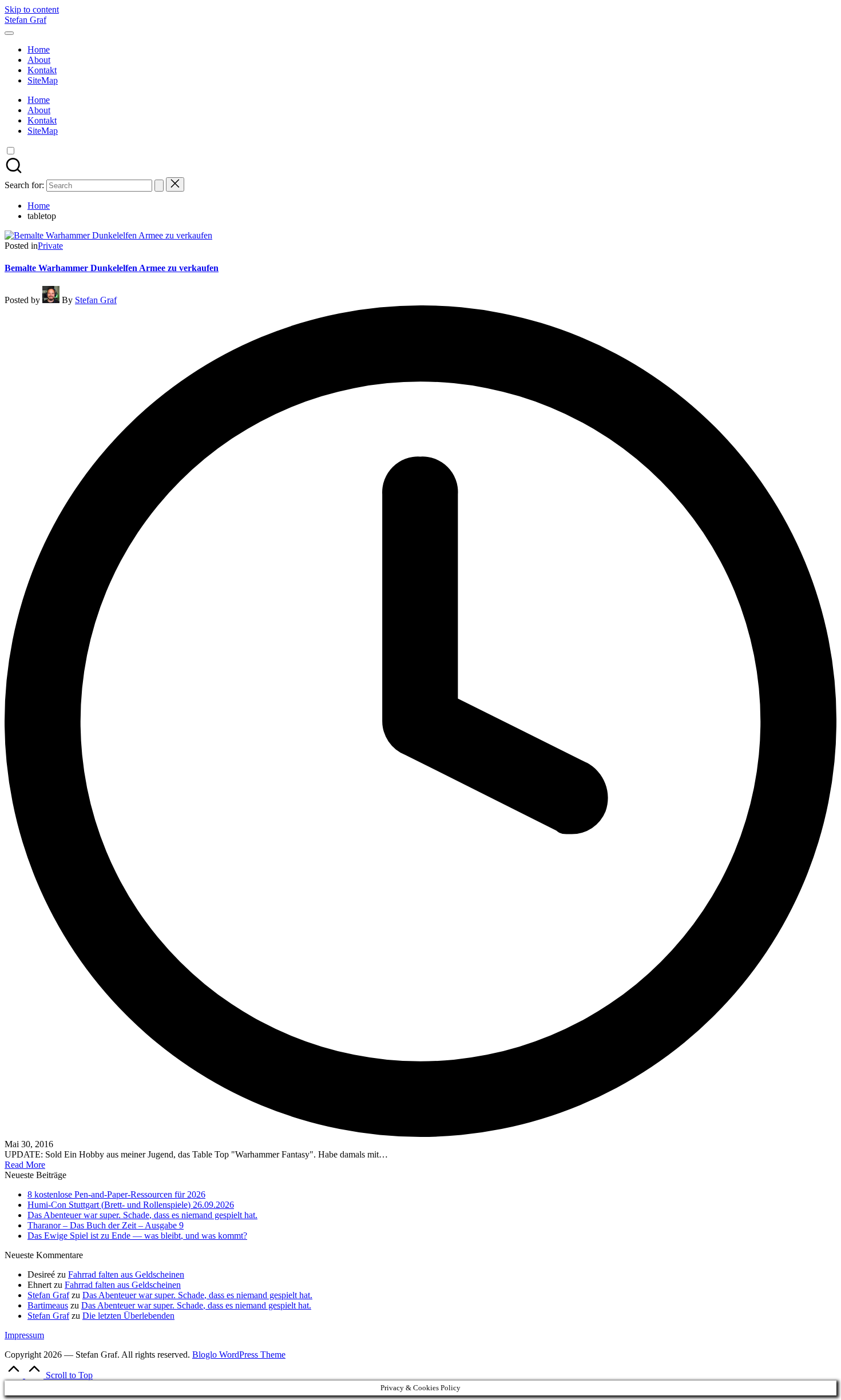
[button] (159, 186)
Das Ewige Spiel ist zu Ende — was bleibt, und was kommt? (137, 1235)
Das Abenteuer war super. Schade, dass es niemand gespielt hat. (142, 1215)
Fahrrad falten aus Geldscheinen (126, 1274)
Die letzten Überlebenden (128, 1316)
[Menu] (9, 33)
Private (50, 245)
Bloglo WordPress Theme (238, 1354)
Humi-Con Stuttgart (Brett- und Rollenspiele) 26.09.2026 (130, 1205)
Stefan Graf (25, 20)
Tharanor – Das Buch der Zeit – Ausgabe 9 (105, 1225)
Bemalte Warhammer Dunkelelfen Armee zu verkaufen (112, 268)
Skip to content (32, 9)
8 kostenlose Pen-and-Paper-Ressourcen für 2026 (116, 1194)
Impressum (24, 1335)
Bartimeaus (47, 1305)
